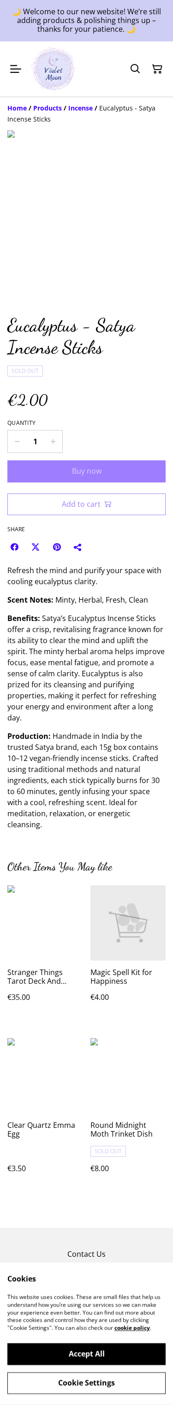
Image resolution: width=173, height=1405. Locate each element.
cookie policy (132, 1328)
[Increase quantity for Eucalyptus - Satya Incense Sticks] (53, 441)
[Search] (135, 69)
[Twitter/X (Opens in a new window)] (35, 547)
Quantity (21, 423)
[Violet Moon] (53, 69)
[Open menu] (16, 69)
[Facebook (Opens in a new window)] (14, 547)
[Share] (78, 547)
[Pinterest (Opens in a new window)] (57, 547)
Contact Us (86, 1254)
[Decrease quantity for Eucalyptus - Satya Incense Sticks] (16, 441)
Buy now (86, 471)
